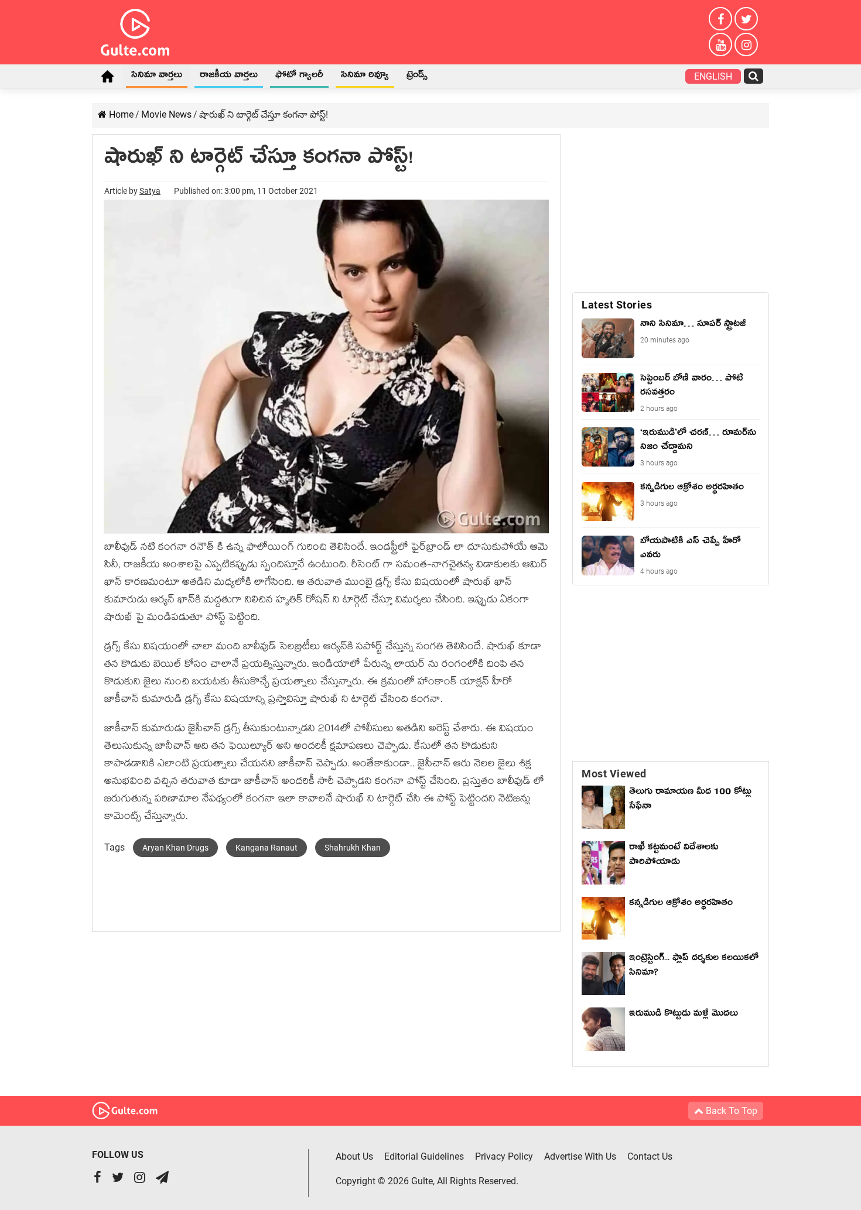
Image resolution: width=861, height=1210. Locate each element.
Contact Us (649, 1156)
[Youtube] (720, 44)
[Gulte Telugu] (135, 30)
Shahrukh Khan (352, 847)
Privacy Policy (504, 1156)
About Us (354, 1156)
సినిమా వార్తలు (156, 76)
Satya (149, 191)
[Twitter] (746, 18)
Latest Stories (617, 305)
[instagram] (746, 44)
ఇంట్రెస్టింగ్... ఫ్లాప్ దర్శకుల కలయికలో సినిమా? (693, 967)
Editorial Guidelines (424, 1156)
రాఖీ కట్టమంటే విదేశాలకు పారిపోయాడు (673, 856)
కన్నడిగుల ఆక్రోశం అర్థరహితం (681, 904)
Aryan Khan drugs (175, 847)
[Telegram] (162, 1178)
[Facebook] (720, 18)
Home (107, 76)
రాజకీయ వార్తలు (229, 76)
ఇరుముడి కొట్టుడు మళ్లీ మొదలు (683, 1015)
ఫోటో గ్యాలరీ (299, 76)
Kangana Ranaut (266, 847)
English (713, 76)
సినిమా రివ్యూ (365, 76)
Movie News (166, 114)
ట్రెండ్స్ (417, 76)
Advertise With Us (580, 1156)
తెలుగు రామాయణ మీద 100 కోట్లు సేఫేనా (690, 800)
